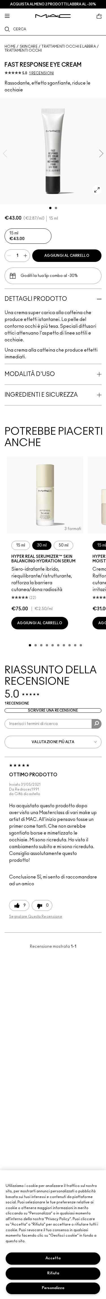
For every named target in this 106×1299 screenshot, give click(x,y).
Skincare (29, 46)
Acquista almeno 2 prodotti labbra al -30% (53, 4)
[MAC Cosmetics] (53, 16)
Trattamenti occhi (23, 50)
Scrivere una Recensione (53, 710)
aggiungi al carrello (66, 255)
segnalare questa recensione (35, 916)
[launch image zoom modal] (96, 189)
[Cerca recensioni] (96, 724)
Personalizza (53, 1288)
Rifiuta (53, 1273)
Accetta (53, 1258)
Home (10, 46)
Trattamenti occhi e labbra (69, 46)
